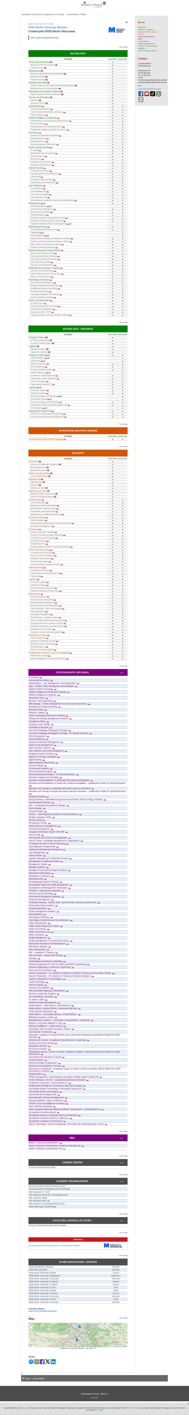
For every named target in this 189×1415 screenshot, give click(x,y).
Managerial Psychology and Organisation (44, 285)
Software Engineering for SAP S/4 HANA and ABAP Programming (58, 964)
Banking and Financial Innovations (42, 65)
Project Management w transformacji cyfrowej (46, 126)
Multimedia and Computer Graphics (44, 91)
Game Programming (37, 367)
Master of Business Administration (44, 1143)
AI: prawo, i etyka (37, 999)
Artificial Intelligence (37, 358)
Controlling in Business (39, 727)
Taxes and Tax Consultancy (41, 970)
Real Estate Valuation (38, 946)
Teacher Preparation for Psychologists (46, 979)
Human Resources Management (41, 209)
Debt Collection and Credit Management (46, 751)
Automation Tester (37, 698)
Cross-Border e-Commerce (41, 1032)
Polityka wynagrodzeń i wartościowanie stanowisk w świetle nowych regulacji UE (64, 1077)
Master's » (141, 34)
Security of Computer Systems (40, 343)
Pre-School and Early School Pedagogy (46, 439)
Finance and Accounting (39, 62)
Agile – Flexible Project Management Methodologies (52, 686)
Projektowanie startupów (39, 655)
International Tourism (37, 103)
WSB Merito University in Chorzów (44, 1279)
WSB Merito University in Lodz (42, 1287)
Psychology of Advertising (39, 291)
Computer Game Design (40, 724)
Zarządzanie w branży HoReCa (41, 629)
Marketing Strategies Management (42, 603)
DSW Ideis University (38, 1270)
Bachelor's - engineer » (146, 29)
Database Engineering (38, 364)
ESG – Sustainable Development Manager (47, 805)
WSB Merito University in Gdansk (43, 1281)
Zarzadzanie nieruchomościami (42, 1112)
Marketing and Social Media (40, 212)
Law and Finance (36, 188)
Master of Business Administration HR (45, 1148)
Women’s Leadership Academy (42, 994)
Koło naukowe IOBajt (38, 1198)
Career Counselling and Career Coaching (47, 715)
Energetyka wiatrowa (38, 1046)
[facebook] (141, 96)
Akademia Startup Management (43, 1002)
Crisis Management (37, 736)
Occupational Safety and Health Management (49, 885)
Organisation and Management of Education (48, 888)
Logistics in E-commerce (39, 352)
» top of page (123, 47)
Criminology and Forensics (39, 171)
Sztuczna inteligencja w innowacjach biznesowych (48, 658)
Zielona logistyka (36, 408)
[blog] (141, 101)
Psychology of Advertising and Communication (49, 920)
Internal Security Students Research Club (47, 1186)
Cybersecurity (35, 177)
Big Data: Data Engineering (41, 701)
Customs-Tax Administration (40, 109)
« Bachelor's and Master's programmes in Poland (42, 14)
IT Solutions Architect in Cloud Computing (47, 843)
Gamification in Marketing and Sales (43, 641)
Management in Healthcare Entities (44, 861)
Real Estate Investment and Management (47, 944)
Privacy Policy (133, 1408)
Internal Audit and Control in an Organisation (48, 838)
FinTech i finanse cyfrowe (39, 561)
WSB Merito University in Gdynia (43, 1284)
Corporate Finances (37, 156)
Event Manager (36, 808)
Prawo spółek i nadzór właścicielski (42, 511)
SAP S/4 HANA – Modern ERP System (46, 955)
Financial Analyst (36, 811)
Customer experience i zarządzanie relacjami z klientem (49, 241)
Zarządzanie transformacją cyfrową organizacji (46, 221)
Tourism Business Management (41, 309)
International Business (38, 138)
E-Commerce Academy (39, 768)
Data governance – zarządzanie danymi (44, 617)
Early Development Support (41, 771)
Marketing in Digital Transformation (42, 494)
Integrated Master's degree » (148, 32)
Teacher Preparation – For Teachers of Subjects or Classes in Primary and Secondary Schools (70, 973)
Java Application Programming (42, 846)
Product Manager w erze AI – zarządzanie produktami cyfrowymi (57, 1080)
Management (34, 71)
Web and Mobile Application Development (47, 991)
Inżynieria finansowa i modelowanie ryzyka (45, 564)
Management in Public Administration (43, 505)
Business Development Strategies (42, 532)
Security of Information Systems (41, 369)
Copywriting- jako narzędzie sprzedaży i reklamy (50, 1029)
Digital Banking (35, 760)
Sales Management (37, 235)
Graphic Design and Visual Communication (45, 94)
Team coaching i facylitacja (41, 1106)
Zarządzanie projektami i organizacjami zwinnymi (47, 218)
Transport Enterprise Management (42, 588)
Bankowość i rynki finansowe (40, 558)
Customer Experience (38, 638)
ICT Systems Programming (39, 340)
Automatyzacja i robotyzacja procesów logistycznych (48, 405)
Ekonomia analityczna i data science (43, 144)
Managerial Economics (38, 470)
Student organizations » (146, 44)
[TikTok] (152, 96)
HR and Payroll (35, 159)
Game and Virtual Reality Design (41, 271)
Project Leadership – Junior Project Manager (46, 608)
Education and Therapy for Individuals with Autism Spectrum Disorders (60, 788)
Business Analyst (36, 710)
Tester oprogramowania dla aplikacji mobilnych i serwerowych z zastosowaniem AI (65, 1109)
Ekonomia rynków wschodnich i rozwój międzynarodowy (50, 547)
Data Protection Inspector (40, 748)
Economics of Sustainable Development (44, 135)
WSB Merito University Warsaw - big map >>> (78, 1348)
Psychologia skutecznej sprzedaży (44, 1091)
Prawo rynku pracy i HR (38, 197)
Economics (33, 133)
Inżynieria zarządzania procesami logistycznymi (47, 417)
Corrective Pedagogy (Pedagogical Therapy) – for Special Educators (59, 733)
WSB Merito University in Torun (42, 1299)
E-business (34, 485)
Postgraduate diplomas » (147, 36)
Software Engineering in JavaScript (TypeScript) (50, 967)
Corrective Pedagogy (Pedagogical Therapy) (48, 730)
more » (122, 673)
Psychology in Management (40, 614)
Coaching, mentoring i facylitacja (41, 297)
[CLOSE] (99, 1410)
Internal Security (36, 168)
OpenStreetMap (117, 1346)
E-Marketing (34, 232)
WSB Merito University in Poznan (43, 1293)
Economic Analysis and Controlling (44, 777)
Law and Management (38, 191)
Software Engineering (38, 372)
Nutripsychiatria (36, 1074)
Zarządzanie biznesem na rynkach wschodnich (46, 623)
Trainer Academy (36, 985)
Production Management (40, 899)
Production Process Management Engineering (46, 414)
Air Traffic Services (37, 303)
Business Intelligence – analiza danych (46, 1026)
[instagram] (158, 96)
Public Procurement (37, 929)
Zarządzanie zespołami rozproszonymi (46, 1121)
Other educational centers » (147, 51)
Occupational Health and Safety (41, 179)
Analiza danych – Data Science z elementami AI (50, 1005)
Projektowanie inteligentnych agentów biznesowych (48, 129)
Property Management (38, 215)
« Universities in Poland (76, 14)
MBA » (140, 39)
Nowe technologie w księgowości (43, 1063)
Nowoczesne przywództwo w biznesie (45, 1066)
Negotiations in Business (40, 876)
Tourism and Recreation (39, 97)
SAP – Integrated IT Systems (42, 952)
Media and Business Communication (45, 250)
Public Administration (37, 115)
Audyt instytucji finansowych (41, 1011)
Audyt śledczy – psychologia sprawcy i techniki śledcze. (53, 1014)
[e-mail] (36, 1363)
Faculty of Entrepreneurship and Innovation (47, 1225)
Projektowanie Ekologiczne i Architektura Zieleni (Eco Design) (56, 1086)
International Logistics (38, 349)
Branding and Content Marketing (43, 707)
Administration (35, 106)
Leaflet (110, 1346)
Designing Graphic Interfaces (42, 754)
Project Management (37, 79)
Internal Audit (35, 835)
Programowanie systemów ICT (41, 384)
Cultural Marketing (37, 739)
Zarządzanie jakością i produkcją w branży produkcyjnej (53, 1115)
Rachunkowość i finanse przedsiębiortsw (47, 1097)
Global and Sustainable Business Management (46, 74)
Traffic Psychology (37, 982)
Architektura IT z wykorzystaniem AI (42, 375)
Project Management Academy (42, 911)
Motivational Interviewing (40, 873)
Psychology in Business (39, 280)
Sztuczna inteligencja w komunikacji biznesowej (47, 620)
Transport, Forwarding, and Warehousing (44, 402)
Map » (140, 85)
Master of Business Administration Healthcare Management (55, 1146)
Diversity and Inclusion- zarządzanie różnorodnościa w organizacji (58, 1040)
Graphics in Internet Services (40, 277)
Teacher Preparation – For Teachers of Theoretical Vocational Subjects (60, 976)
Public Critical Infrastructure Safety (44, 926)
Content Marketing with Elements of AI (43, 229)
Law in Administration (37, 502)
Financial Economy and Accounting (42, 538)
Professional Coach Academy (42, 905)
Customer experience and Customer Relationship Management (52, 85)
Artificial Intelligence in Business (43, 118)
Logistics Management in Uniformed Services (49, 858)
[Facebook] (42, 1363)
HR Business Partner (38, 823)
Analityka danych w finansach (40, 162)
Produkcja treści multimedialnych (41, 265)
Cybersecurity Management (41, 745)
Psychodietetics (36, 914)
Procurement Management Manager (45, 896)
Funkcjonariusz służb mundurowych (43, 182)
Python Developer (37, 935)
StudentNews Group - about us (94, 1394)
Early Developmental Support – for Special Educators (52, 774)
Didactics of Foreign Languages (43, 757)
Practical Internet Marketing (41, 894)
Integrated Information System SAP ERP (47, 832)
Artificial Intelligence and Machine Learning (48, 692)
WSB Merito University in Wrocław (44, 1302)
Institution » (142, 48)
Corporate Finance (37, 68)
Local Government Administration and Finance (46, 112)
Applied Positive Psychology (41, 689)
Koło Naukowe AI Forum (39, 1192)
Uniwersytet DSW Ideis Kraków (42, 1273)
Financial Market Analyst (39, 476)
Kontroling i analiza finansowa (40, 165)
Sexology (33, 958)
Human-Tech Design (37, 124)
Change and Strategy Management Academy (49, 718)
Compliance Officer (37, 721)
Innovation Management (39, 829)
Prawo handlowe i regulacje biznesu (43, 508)
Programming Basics (38, 908)
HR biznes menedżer (38, 1049)
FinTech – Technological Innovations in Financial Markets (54, 814)
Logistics (32, 346)
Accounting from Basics (39, 680)
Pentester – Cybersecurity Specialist (45, 891)
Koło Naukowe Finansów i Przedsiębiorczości (48, 1195)
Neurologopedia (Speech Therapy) (44, 882)
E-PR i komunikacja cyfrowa (40, 262)
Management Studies (38, 864)
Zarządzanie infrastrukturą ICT (41, 526)
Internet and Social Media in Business (43, 256)
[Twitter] (47, 1363)
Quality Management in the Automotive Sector (49, 941)
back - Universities (33, 1377)
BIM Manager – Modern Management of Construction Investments (58, 704)
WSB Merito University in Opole (42, 1290)
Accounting (34, 150)
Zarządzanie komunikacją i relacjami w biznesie (47, 626)
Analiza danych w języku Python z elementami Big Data (53, 1008)
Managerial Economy (37, 141)
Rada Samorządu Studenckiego (42, 1207)
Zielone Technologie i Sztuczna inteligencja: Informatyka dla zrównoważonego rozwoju (66, 1124)
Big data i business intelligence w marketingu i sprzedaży (50, 238)
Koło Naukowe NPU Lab (39, 1201)
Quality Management (38, 938)
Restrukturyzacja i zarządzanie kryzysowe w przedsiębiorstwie (52, 200)
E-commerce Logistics (38, 390)
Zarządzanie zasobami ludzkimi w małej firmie (49, 1118)
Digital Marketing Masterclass (42, 762)
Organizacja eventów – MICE (40, 312)
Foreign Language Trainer (40, 817)
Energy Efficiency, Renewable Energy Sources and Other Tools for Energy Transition (66, 799)
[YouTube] (147, 96)
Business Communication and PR (42, 253)
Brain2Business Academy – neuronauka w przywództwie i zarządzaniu (59, 1020)
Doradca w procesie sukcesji (41, 1043)
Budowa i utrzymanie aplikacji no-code (46, 1023)
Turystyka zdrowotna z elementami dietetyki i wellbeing (49, 315)
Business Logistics (37, 712)
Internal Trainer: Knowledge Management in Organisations (54, 841)
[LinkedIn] (53, 1363)
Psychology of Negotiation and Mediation (44, 294)
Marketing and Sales (37, 76)
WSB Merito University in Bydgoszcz (45, 1276)
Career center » (143, 41)
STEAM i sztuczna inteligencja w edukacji (47, 1103)
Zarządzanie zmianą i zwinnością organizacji (46, 632)
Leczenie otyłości (36, 1060)
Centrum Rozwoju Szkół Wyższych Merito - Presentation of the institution (55, 1245)
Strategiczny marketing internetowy (42, 247)
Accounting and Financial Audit (41, 552)
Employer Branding (37, 796)
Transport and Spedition (39, 988)
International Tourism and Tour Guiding (43, 306)
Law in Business (36, 185)
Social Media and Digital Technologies (43, 259)
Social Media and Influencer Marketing (46, 961)
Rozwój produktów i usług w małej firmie (46, 1100)
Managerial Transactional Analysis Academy (48, 870)
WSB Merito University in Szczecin (44, 1296)
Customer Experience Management (44, 742)
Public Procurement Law (40, 932)
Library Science (36, 855)
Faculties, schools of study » (148, 46)
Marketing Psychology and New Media (43, 288)
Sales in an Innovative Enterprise (41, 497)
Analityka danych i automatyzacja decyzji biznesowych (49, 121)
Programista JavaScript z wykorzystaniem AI (48, 1083)
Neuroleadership (36, 879)
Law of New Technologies (39, 194)
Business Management (38, 206)
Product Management (37, 647)
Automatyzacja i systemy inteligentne (43, 378)
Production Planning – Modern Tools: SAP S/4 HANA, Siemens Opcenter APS (63, 902)
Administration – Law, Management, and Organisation (52, 683)
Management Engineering (40, 411)
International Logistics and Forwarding (43, 396)
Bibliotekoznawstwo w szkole (41, 1017)
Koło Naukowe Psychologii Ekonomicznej (46, 1204)
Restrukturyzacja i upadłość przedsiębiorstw (45, 514)
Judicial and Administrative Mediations (45, 849)
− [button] (31, 1328)
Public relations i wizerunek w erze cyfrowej (45, 244)
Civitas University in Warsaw (41, 1267)
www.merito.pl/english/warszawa (45, 38)
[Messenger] (31, 1363)
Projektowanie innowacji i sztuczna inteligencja (49, 653)
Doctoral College (36, 765)
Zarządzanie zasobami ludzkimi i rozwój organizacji (48, 224)
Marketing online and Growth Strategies (44, 88)
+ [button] (31, 1325)
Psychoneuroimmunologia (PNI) (43, 1094)
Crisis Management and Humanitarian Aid (45, 573)
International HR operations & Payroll (45, 1057)
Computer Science (37, 337)
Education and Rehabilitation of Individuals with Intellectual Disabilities (59, 780)
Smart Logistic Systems (38, 399)
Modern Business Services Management (44, 605)
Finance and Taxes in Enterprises (42, 555)
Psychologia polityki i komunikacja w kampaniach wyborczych (56, 1089)
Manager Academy (37, 867)
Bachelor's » (142, 27)
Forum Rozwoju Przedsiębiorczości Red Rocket (49, 1189)
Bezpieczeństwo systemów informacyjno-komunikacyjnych (50, 523)
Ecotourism (34, 100)
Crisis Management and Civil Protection (44, 174)
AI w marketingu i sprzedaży (41, 996)
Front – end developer (38, 381)
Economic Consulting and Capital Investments (46, 535)
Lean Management (37, 852)
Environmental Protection (40, 802)
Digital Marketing (36, 482)
